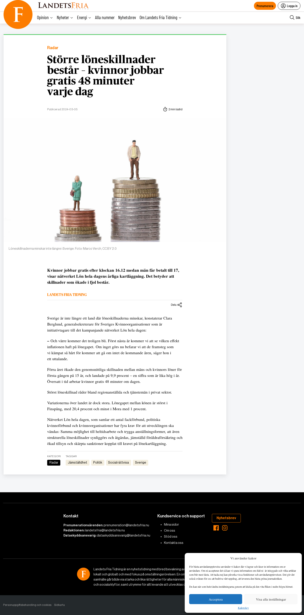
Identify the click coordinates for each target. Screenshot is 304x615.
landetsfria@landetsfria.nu (105, 530)
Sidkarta (59, 605)
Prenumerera (265, 6)
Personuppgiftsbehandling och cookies (27, 605)
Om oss (169, 530)
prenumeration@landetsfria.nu (126, 525)
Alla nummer (105, 17)
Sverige (140, 462)
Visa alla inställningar (271, 599)
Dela (173, 304)
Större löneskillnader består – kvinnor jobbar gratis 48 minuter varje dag (105, 76)
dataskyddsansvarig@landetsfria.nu (123, 535)
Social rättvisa (118, 462)
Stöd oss (170, 536)
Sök (298, 17)
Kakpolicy (243, 607)
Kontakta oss (173, 543)
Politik (97, 462)
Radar (52, 48)
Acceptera (216, 599)
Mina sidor (171, 524)
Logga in (292, 6)
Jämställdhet (77, 462)
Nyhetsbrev (127, 17)
